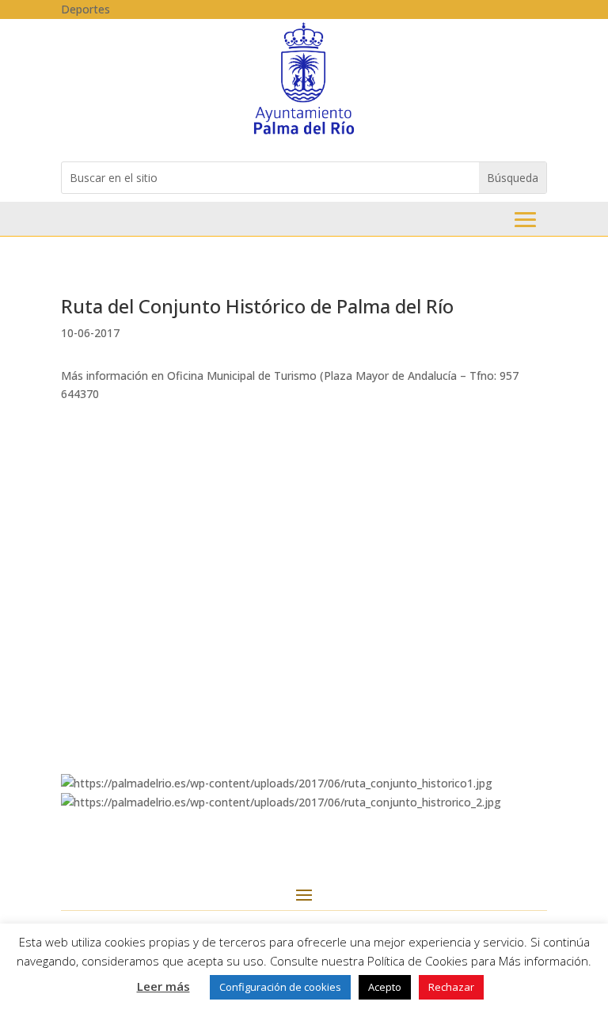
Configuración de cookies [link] (280, 987)
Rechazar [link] (451, 987)
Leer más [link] (163, 986)
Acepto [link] (384, 987)
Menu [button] (525, 220)
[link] (303, 133)
